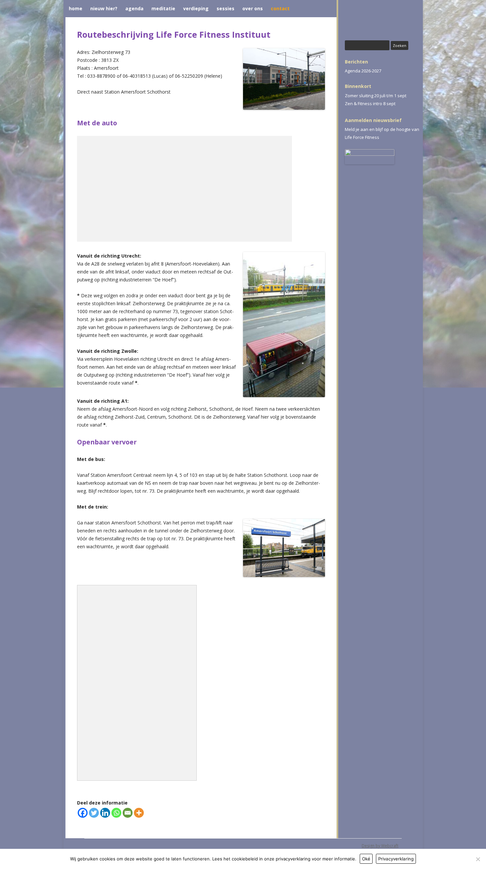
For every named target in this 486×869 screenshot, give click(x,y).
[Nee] (477, 859)
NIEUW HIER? (103, 8)
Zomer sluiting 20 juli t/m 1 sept (375, 96)
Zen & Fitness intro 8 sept (370, 103)
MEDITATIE (163, 8)
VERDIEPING (196, 8)
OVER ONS (252, 8)
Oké (366, 858)
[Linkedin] (105, 813)
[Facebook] (83, 813)
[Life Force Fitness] (382, 21)
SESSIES (225, 8)
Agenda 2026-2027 (363, 71)
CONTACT (280, 8)
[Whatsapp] (116, 813)
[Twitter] (94, 813)
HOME (75, 8)
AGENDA (134, 8)
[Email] (128, 813)
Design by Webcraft (380, 845)
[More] (139, 813)
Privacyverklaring (396, 858)
